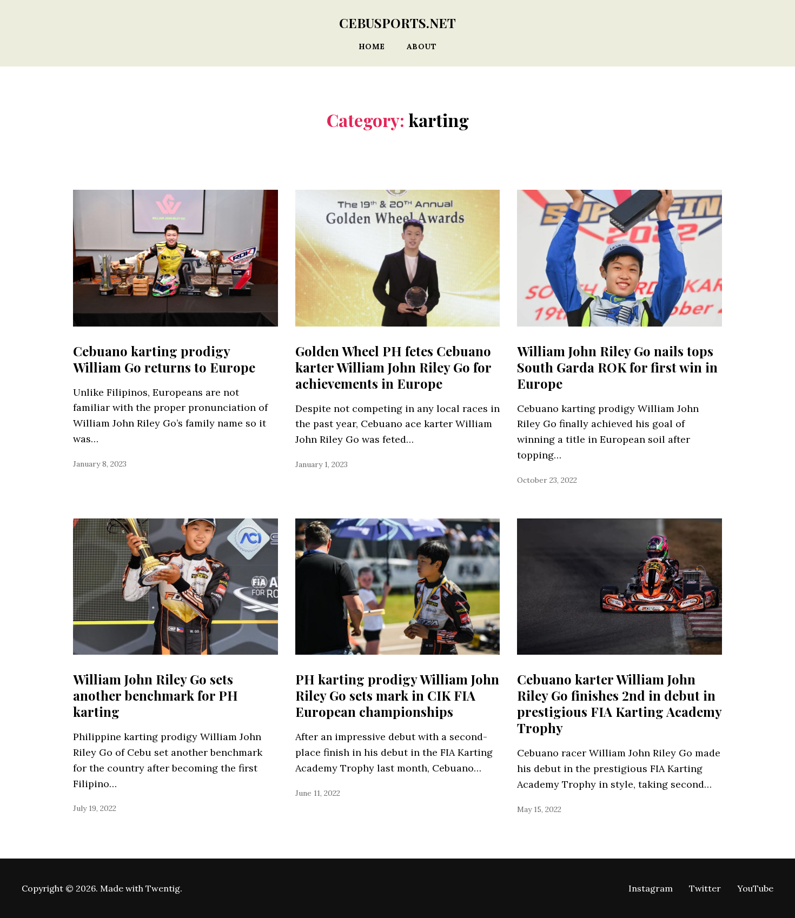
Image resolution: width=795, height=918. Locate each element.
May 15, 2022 (539, 809)
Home (372, 46)
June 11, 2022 (317, 793)
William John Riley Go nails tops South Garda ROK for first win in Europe (617, 367)
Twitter (705, 888)
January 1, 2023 (321, 464)
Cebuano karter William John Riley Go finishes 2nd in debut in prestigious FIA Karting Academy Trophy (619, 703)
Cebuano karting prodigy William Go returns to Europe (164, 359)
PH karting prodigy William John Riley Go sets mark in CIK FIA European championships (397, 695)
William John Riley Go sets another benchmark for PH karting (155, 695)
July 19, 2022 (94, 808)
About (421, 46)
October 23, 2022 (547, 480)
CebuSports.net (397, 22)
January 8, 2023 (100, 464)
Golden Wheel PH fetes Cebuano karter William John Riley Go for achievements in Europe (393, 367)
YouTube (755, 888)
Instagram (650, 888)
